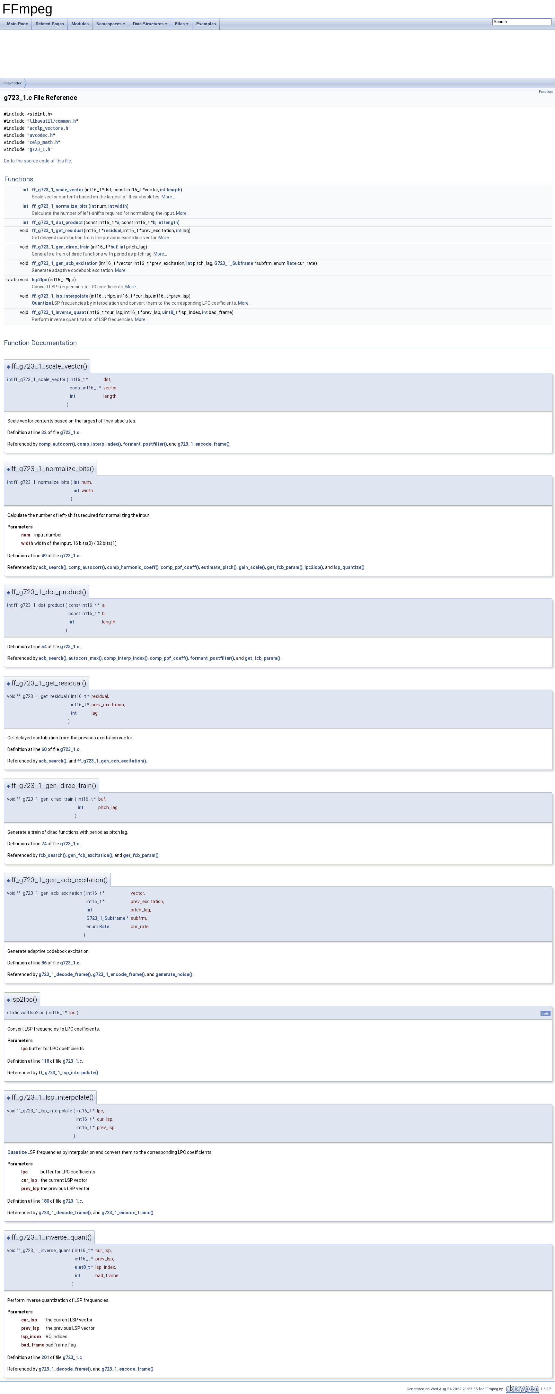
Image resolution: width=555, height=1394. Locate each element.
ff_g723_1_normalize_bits (60, 206)
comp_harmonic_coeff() (133, 567)
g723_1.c (69, 432)
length (174, 189)
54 (44, 646)
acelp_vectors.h (49, 128)
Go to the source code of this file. (38, 160)
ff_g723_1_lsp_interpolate (60, 296)
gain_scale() (252, 567)
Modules (80, 24)
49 (44, 555)
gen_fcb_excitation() (90, 855)
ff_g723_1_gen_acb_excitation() (111, 760)
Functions (546, 92)
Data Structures (148, 24)
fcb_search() (52, 855)
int (25, 189)
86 (44, 962)
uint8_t (169, 312)
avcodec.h (41, 135)
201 (45, 1357)
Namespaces (108, 24)
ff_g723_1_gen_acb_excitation (65, 263)
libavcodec (13, 83)
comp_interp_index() (99, 444)
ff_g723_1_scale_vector (58, 189)
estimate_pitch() (219, 567)
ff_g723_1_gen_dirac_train (61, 246)
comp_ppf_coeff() (180, 567)
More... (168, 196)
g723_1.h (40, 149)
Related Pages (50, 24)
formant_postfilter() (145, 444)
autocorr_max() (85, 658)
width (121, 206)
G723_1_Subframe (233, 263)
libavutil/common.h (53, 121)
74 (44, 843)
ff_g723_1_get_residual (57, 230)
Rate (291, 263)
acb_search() (52, 567)
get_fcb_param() (285, 567)
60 (44, 749)
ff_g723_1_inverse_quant (59, 312)
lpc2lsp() (313, 567)
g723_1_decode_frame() (65, 974)
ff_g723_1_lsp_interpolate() (68, 1072)
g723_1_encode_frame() (204, 444)
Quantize (41, 303)
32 (44, 432)
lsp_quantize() (349, 567)
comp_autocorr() (57, 444)
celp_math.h (44, 142)
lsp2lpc (39, 279)
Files (180, 24)
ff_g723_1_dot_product (57, 222)
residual (112, 230)
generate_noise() (173, 974)
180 (45, 1201)
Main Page (17, 24)
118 (45, 1061)
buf (114, 246)
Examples (206, 24)
